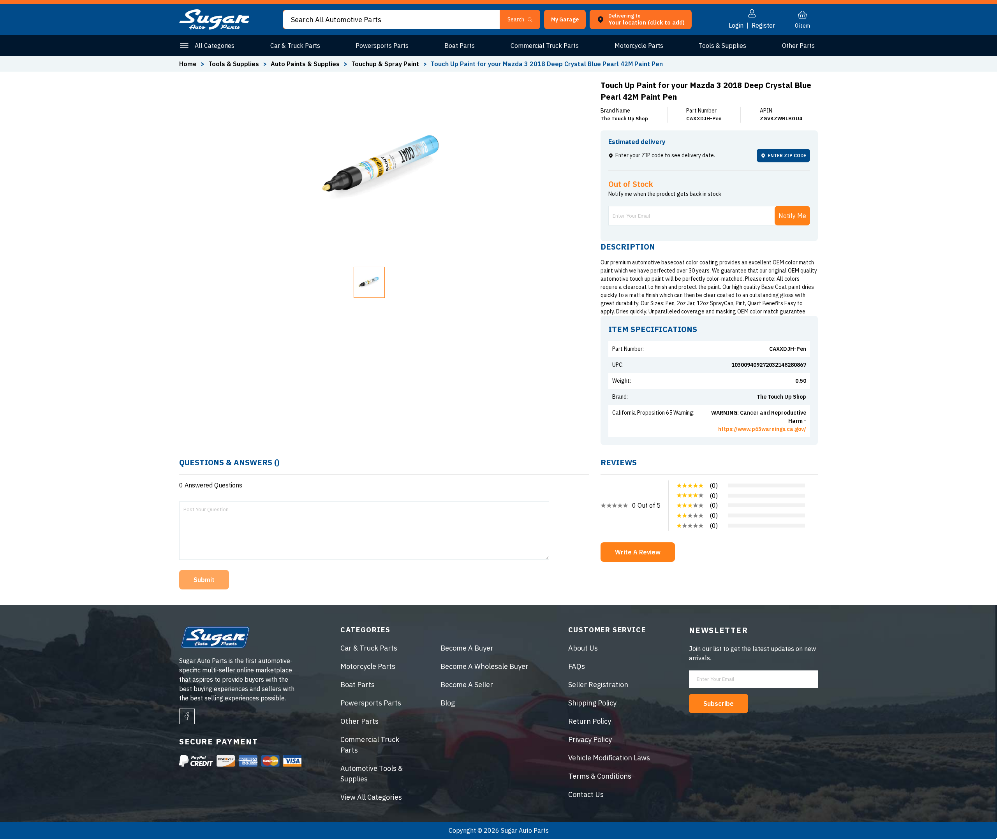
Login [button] (736, 25)
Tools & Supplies (722, 45)
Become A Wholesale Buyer (484, 666)
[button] (996, 836)
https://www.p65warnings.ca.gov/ (762, 429)
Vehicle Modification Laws (609, 757)
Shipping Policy (592, 702)
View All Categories (371, 797)
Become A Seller (466, 684)
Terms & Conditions (599, 776)
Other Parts (798, 45)
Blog (447, 702)
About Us (583, 648)
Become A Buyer (466, 648)
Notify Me (792, 216)
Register (763, 25)
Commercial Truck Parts (545, 45)
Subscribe (718, 703)
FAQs (576, 666)
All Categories (214, 45)
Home (188, 64)
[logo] (214, 27)
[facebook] (187, 716)
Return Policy (589, 721)
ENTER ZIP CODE (787, 155)
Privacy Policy (590, 739)
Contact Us (586, 794)
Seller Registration (598, 684)
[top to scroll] (974, 816)
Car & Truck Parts (295, 45)
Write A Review (638, 552)
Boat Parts (459, 45)
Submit (204, 580)
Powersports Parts (382, 45)
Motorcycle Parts (639, 45)
